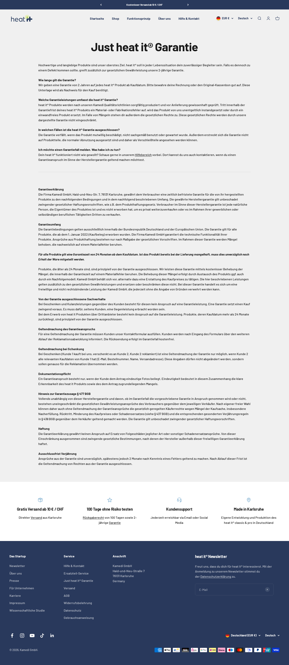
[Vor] (188, 5)
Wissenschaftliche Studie (27, 610)
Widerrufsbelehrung (78, 603)
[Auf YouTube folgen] (32, 635)
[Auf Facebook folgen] (12, 635)
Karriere (15, 595)
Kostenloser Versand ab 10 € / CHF (144, 4)
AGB (67, 595)
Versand (36, 517)
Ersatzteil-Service (76, 573)
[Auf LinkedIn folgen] (52, 635)
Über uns (164, 18)
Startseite (97, 18)
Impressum (17, 603)
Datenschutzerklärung (215, 576)
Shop (115, 18)
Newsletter (17, 566)
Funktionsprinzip (138, 18)
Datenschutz (72, 610)
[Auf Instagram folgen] (22, 635)
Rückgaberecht (93, 517)
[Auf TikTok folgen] (42, 635)
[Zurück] (101, 5)
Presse (14, 580)
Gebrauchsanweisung (79, 617)
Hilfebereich (143, 155)
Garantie (115, 522)
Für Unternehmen (21, 588)
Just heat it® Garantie (78, 580)
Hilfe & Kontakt (189, 18)
